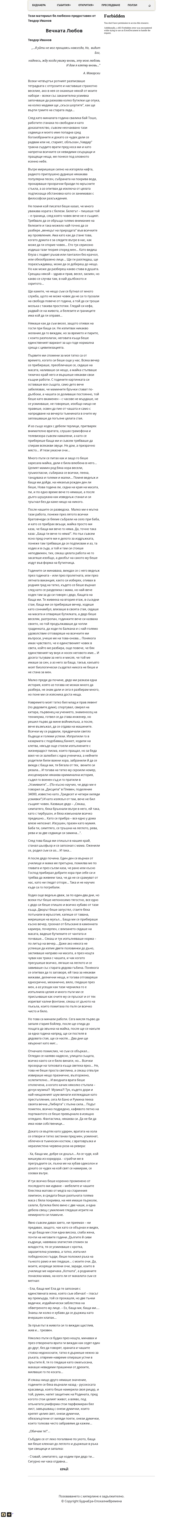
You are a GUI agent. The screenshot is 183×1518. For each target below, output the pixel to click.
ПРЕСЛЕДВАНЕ (111, 5)
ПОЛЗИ (132, 5)
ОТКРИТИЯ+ (86, 5)
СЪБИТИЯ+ (64, 5)
